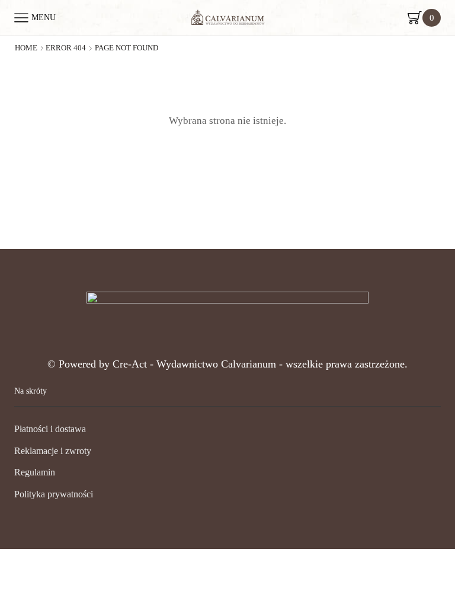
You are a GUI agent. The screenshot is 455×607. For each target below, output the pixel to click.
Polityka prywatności (53, 494)
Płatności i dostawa (50, 429)
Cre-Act (131, 364)
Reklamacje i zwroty (52, 451)
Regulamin (34, 472)
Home (26, 48)
